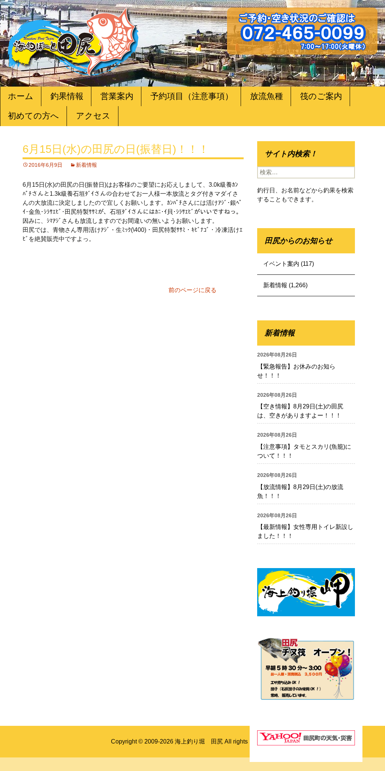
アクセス (93, 115)
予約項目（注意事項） (191, 96)
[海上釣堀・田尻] (73, 40)
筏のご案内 (321, 96)
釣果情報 (66, 96)
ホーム (20, 96)
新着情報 (86, 165)
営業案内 (116, 96)
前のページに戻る (192, 290)
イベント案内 (281, 264)
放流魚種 (266, 96)
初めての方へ (33, 115)
